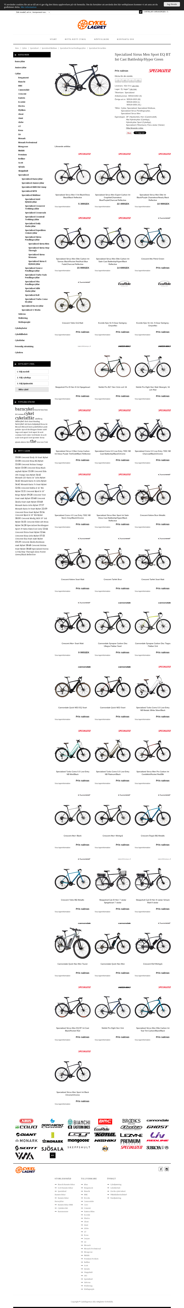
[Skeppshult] (84, 346)
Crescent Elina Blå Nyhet (32, 461)
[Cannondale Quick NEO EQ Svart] (73, 687)
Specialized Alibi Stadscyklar (32, 289)
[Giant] (26, 1134)
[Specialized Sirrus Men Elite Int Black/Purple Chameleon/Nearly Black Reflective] (153, 174)
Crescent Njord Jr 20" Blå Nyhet (29, 515)
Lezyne (87, 1238)
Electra (21, 106)
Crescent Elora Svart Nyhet (27, 512)
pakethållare (38, 427)
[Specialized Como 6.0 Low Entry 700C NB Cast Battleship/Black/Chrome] (113, 430)
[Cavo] (26, 1127)
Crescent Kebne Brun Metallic (152, 515)
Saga (17, 432)
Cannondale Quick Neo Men (113, 964)
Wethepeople (24, 322)
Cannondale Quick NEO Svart (112, 707)
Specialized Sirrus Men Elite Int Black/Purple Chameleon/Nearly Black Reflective (153, 197)
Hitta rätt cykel (75, 39)
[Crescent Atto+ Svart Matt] (73, 622)
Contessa (20, 414)
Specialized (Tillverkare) (136, 125)
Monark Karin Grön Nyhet (27, 505)
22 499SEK (123, 203)
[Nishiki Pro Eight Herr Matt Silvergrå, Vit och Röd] (153, 366)
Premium (22, 154)
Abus (86, 1184)
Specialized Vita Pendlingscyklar (32, 283)
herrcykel (19, 424)
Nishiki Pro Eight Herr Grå (113, 1028)
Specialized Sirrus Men (97, 48)
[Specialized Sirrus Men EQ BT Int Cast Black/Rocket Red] (73, 1007)
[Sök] (49, 12)
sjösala (17, 442)
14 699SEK (123, 267)
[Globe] (52, 1135)
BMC (20, 85)
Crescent (22, 94)
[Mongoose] (79, 1141)
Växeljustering (115, 1198)
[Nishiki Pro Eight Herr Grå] (113, 1007)
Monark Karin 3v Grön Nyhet (33, 481)
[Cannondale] (124, 603)
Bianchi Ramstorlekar (66, 1184)
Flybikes (21, 110)
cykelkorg (38, 419)
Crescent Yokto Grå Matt (72, 323)
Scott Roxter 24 (37, 435)
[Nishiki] (124, 346)
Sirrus (42, 437)
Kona (20, 130)
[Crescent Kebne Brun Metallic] (153, 494)
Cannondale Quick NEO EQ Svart (72, 707)
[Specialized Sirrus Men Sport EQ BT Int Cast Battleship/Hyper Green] (83, 80)
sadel (45, 429)
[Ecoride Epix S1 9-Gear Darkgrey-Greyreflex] (113, 302)
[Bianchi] (79, 1122)
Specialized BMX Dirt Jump (34, 187)
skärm (23, 442)
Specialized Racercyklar (32, 306)
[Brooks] (131, 1121)
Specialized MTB (29, 191)
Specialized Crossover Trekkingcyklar (35, 207)
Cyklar (24, 48)
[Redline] (158, 1140)
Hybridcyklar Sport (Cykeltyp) (138, 122)
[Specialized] (84, 154)
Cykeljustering (115, 1184)
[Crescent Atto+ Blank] (73, 815)
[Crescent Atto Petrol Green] (153, 238)
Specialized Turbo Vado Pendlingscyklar (36, 276)
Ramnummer (63, 1211)
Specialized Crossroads (35, 212)
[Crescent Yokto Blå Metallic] (73, 879)
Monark (21, 138)
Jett (26, 424)
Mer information (29, 7)
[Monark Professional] (52, 1141)
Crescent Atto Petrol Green (152, 259)
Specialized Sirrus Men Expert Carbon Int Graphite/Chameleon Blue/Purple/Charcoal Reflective (112, 197)
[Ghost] (158, 1127)
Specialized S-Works (31, 310)
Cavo (86, 1204)
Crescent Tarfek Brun (113, 579)
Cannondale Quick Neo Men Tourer (73, 964)
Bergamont (23, 77)
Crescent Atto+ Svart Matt (73, 643)
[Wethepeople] (52, 1155)
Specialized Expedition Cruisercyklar (35, 231)
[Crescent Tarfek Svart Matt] (153, 558)
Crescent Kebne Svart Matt (72, 579)
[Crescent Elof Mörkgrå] (153, 943)
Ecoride (21, 102)
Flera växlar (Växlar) (156, 125)
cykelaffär (24, 418)
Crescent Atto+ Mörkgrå (113, 836)
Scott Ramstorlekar (65, 1188)
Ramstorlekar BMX (65, 1204)
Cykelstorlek (63, 1208)
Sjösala (21, 166)
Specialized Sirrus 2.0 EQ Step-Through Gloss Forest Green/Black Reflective (31, 552)
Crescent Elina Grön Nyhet (27, 535)
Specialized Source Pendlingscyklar (33, 269)
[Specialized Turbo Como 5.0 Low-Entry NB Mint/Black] (73, 751)
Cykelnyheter (21, 328)
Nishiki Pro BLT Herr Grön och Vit (112, 387)
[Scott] (26, 1148)
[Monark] (26, 1140)
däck (26, 421)
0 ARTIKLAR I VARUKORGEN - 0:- (156, 12)
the (33, 441)
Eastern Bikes (89, 1211)
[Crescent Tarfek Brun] (113, 558)
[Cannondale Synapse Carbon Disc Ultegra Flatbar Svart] (113, 622)
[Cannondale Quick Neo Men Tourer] (73, 943)
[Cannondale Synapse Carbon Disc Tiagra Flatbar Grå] (153, 622)
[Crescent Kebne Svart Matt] (73, 558)
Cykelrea (19, 352)
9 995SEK (83, 652)
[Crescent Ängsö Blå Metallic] (153, 815)
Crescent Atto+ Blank (72, 836)
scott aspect (23, 432)
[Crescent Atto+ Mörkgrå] (113, 815)
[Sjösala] (52, 1148)
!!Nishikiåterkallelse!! (118, 1194)
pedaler (18, 429)
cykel (29, 413)
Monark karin (27, 427)
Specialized (34, 48)
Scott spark (24, 437)
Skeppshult (23, 170)
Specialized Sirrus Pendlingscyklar (73, 48)
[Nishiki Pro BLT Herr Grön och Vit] (113, 366)
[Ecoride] (124, 283)
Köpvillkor (101, 39)
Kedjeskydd (36, 424)
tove (42, 442)
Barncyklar (20, 61)
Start (53, 39)
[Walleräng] (24, 1156)
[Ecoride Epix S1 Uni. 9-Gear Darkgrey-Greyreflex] (153, 302)
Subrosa (22, 314)
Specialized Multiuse (49, 48)
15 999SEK (83, 267)
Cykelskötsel (115, 1188)
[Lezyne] (131, 1135)
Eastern (21, 98)
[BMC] (105, 1121)
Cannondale (23, 89)
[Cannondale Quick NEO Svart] (113, 687)
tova (38, 442)
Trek (46, 442)
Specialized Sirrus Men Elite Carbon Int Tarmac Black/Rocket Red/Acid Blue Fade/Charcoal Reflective (72, 261)
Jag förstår (172, 4)
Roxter (39, 429)
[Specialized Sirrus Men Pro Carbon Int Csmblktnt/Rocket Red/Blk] (153, 751)
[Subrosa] (158, 1147)
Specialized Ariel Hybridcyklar (32, 200)
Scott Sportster (33, 437)
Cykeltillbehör (21, 334)
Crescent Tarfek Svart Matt (152, 579)
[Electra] (131, 1128)
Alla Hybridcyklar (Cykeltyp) (137, 119)
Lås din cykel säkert (118, 1191)
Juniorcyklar (20, 67)
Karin (30, 424)
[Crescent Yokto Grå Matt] (73, 302)
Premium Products (91, 1258)
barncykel (24, 409)
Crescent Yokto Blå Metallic (72, 900)
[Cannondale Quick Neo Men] (113, 943)
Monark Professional (27, 142)
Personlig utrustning (24, 346)
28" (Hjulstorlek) (133, 117)
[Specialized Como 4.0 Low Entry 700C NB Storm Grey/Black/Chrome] (73, 494)
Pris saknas (162, 267)
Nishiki (21, 150)
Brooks (87, 1198)
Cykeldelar (20, 340)
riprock (24, 429)
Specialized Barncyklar (32, 179)
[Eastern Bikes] (79, 1127)
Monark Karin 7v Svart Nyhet (34, 484)
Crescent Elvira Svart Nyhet (27, 532)
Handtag (36, 421)
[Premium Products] (130, 1141)
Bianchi (21, 81)
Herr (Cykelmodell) (148, 117)
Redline (21, 158)
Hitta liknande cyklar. (135, 128)
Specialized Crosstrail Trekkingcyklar (34, 218)
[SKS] (105, 1148)
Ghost (20, 114)
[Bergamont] (52, 1122)
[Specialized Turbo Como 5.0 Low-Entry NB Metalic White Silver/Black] (153, 687)
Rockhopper (32, 429)
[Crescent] (164, 218)
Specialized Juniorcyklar (33, 183)
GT (19, 126)
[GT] (79, 1134)
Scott (20, 162)
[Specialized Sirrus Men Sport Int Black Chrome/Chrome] (73, 1071)
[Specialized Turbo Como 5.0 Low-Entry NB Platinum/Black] (113, 751)
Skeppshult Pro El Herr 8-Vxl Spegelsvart (72, 387)
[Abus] (26, 1121)
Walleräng (23, 318)
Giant (20, 118)
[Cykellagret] (92, 24)
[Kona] (105, 1134)
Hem (17, 48)
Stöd (28, 442)
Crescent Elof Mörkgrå (152, 964)
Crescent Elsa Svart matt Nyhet (29, 538)
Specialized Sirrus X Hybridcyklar (37, 262)
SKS (85, 1275)
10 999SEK (163, 203)
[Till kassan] (140, 12)
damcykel (19, 421)
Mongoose (23, 146)
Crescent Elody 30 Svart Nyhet (34, 457)
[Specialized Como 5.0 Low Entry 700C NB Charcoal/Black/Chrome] (153, 430)
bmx (42, 410)
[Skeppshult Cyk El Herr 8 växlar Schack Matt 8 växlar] (153, 879)
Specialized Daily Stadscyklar (33, 224)
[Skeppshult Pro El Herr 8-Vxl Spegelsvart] (73, 366)
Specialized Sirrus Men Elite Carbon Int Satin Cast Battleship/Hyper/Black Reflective (112, 261)
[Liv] (158, 1135)
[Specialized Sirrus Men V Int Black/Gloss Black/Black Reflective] (73, 174)
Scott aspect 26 (34, 432)
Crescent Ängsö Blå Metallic (153, 836)
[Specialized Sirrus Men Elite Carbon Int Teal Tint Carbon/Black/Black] (153, 1007)
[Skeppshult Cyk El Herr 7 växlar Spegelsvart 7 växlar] (113, 879)
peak (45, 427)
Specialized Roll (32, 295)
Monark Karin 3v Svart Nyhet (28, 508)
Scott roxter (26, 435)
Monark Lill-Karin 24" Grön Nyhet (30, 477)
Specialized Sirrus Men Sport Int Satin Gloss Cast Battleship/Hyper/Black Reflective (113, 518)
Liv (19, 134)
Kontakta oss (125, 39)
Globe (20, 122)
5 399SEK (83, 203)
